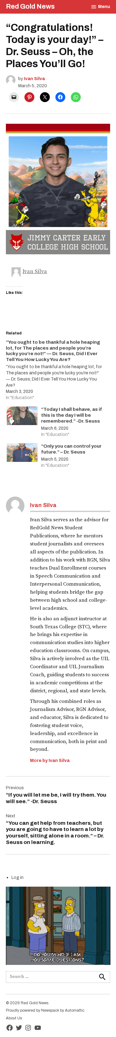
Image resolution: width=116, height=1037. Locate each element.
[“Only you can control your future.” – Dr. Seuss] (22, 454)
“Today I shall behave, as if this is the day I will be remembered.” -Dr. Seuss (71, 415)
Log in (17, 877)
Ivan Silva (34, 78)
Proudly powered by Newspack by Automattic (45, 1010)
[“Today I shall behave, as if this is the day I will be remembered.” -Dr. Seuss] (22, 417)
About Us (14, 1018)
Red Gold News (30, 6)
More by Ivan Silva (50, 760)
